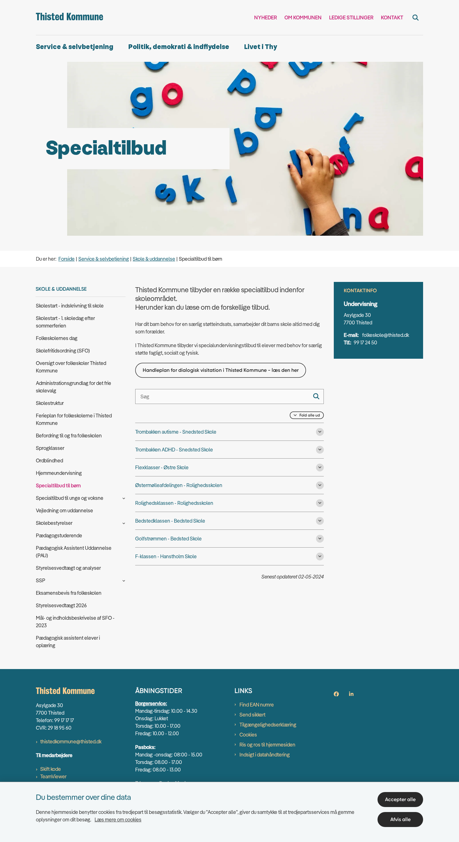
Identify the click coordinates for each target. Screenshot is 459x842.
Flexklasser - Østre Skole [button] (162, 467)
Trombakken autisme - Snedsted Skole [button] (175, 432)
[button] (122, 497)
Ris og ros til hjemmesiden (267, 744)
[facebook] (336, 694)
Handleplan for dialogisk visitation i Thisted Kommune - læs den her (221, 370)
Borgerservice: (151, 703)
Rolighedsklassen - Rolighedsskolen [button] (174, 503)
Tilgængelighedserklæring (267, 724)
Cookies (248, 734)
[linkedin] (351, 694)
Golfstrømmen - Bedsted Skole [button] (168, 538)
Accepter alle (400, 799)
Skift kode (50, 769)
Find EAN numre (256, 705)
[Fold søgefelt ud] (415, 17)
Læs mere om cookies (118, 819)
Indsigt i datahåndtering (264, 754)
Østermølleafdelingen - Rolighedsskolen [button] (178, 485)
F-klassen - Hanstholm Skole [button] (166, 556)
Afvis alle (400, 819)
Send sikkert (252, 715)
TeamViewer (53, 776)
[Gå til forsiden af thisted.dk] (69, 17)
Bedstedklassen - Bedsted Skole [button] (170, 521)
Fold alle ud (309, 415)
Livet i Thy (260, 47)
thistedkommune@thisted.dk (70, 741)
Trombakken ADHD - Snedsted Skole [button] (174, 449)
